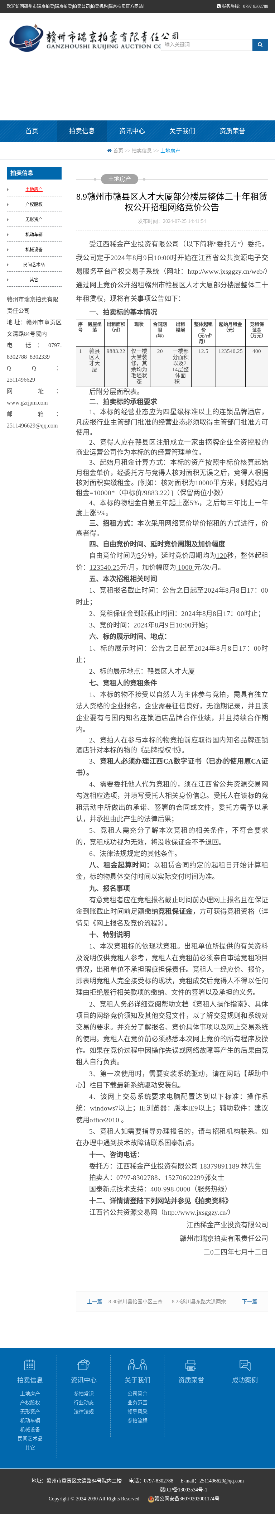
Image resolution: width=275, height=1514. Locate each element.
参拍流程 (137, 1420)
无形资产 (34, 219)
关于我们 (182, 131)
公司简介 (137, 1393)
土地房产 (34, 189)
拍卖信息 (82, 131)
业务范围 (137, 1402)
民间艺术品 (34, 264)
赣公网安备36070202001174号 (186, 1498)
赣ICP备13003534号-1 (183, 1489)
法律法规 (84, 1411)
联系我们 (82, 152)
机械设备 (34, 249)
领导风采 (137, 1411)
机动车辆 (34, 234)
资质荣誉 (232, 131)
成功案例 (32, 152)
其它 (34, 279)
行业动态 (84, 1402)
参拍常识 (84, 1393)
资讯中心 (132, 131)
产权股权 (34, 204)
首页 (31, 131)
